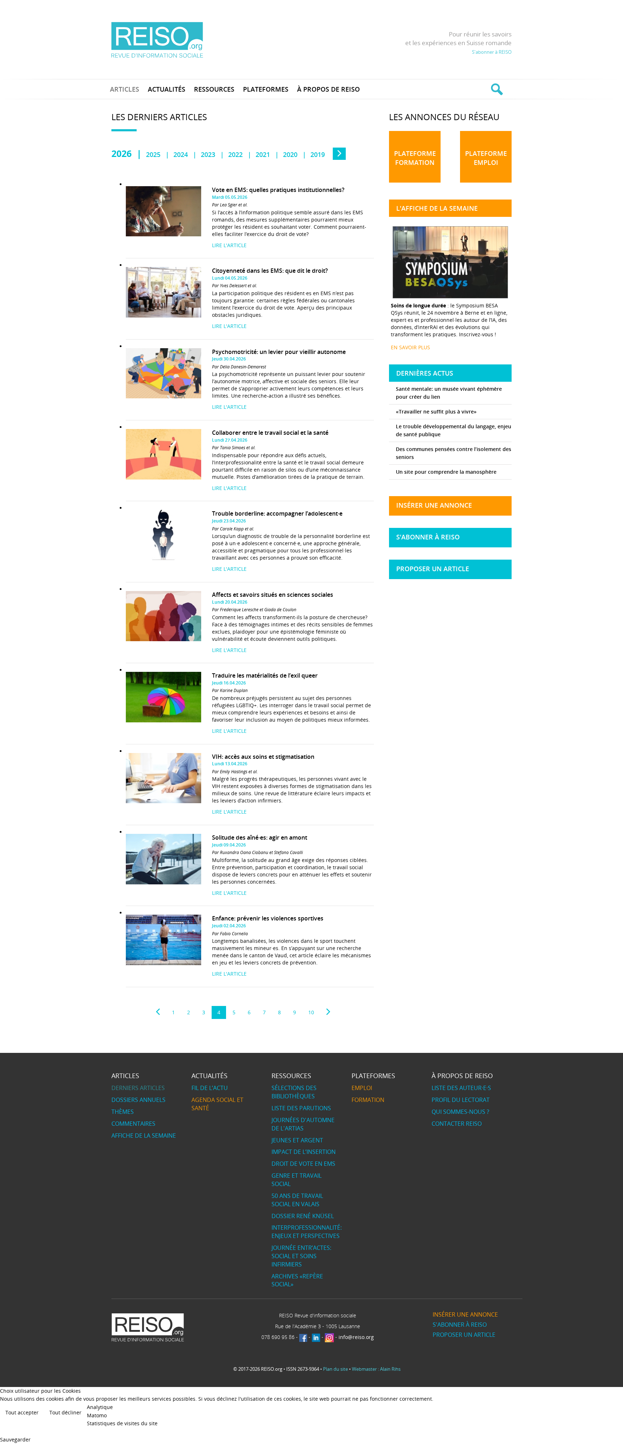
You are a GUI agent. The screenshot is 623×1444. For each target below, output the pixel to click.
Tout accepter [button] (22, 1412)
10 (311, 1012)
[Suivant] (328, 1012)
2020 (290, 154)
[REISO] (157, 39)
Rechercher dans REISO (496, 89)
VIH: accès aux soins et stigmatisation (263, 757)
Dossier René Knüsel (302, 1216)
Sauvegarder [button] (15, 1439)
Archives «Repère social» (297, 1280)
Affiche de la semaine (143, 1135)
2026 (121, 153)
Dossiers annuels (138, 1100)
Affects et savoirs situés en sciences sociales (272, 595)
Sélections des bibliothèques (294, 1092)
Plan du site (335, 1369)
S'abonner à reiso (428, 537)
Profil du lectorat (461, 1100)
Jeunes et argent (297, 1140)
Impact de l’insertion (303, 1152)
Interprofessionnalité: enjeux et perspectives (306, 1232)
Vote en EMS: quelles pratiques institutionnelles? (278, 190)
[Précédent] (157, 1012)
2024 (180, 154)
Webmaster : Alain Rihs (376, 1369)
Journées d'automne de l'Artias (303, 1124)
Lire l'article (229, 245)
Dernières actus (424, 373)
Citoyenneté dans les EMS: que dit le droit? (270, 271)
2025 (153, 154)
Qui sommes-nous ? (460, 1112)
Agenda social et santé (217, 1104)
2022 (235, 154)
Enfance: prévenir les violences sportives (267, 918)
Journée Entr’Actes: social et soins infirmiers (301, 1256)
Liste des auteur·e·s (461, 1088)
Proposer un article (432, 568)
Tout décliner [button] (65, 1412)
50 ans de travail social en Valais (297, 1200)
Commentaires (133, 1124)
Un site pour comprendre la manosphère (446, 471)
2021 (263, 154)
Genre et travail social (296, 1180)
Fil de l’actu (209, 1088)
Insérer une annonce (434, 505)
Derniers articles (138, 1088)
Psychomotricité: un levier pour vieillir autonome (279, 352)
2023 (208, 154)
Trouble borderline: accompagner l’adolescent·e (277, 513)
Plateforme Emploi (486, 158)
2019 (317, 154)
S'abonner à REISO (492, 52)
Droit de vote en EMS (303, 1164)
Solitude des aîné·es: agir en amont (259, 837)
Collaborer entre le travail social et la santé (270, 433)
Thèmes (122, 1112)
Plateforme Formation (415, 158)
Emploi (362, 1088)
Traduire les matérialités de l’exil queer (265, 675)
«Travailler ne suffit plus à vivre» (436, 411)
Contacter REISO (457, 1124)
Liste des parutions (301, 1108)
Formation (368, 1100)
